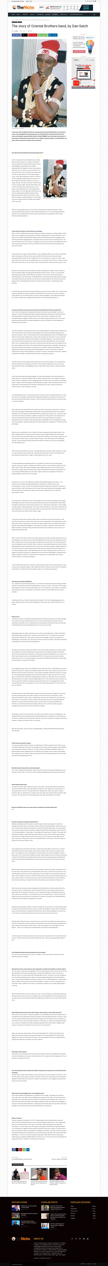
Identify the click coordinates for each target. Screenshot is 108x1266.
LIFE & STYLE (18, 20)
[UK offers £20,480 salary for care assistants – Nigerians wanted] (45, 1226)
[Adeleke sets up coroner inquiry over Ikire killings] (16, 1208)
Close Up (24, 20)
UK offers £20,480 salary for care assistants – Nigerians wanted (57, 1225)
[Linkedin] (90, 1)
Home (13, 20)
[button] (94, 14)
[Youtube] (95, 1)
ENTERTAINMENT (15, 1179)
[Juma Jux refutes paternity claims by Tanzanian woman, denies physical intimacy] (39, 1174)
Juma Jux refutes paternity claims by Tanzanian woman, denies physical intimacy (39, 1183)
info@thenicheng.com (45, 1258)
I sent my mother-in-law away (59, 1159)
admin (16, 31)
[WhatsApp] (24, 1149)
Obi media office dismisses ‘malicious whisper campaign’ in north (29, 1223)
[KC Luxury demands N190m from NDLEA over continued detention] (20, 1174)
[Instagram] (88, 1)
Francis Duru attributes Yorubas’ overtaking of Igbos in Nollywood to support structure (57, 1183)
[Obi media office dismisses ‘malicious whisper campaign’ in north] (16, 1223)
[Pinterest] (20, 1149)
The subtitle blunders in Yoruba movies (22, 1159)
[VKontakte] (83, 1238)
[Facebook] (86, 1)
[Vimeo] (93, 1)
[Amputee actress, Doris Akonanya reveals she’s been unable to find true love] (45, 1208)
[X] (91, 1)
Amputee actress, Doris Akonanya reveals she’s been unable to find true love (57, 1207)
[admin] (13, 31)
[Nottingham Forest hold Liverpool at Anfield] (16, 1215)
